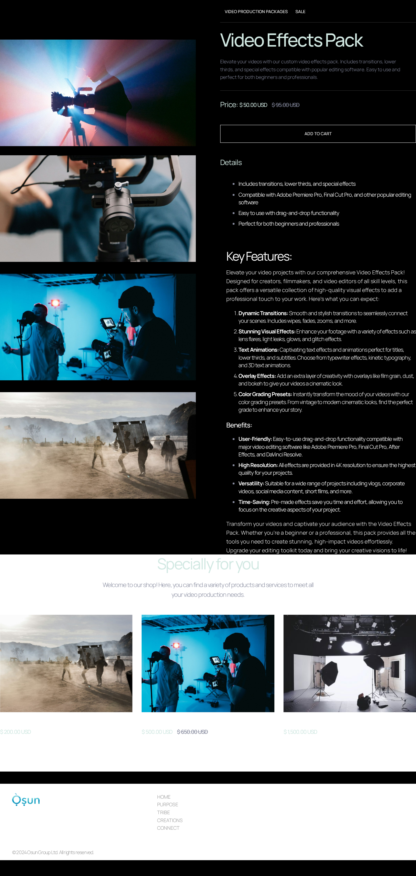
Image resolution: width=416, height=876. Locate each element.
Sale (300, 11)
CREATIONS (170, 820)
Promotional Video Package (326, 721)
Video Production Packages (256, 11)
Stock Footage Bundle (34, 721)
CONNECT (168, 828)
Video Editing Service (174, 721)
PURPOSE (167, 804)
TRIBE (163, 812)
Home (164, 796)
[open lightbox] (98, 93)
